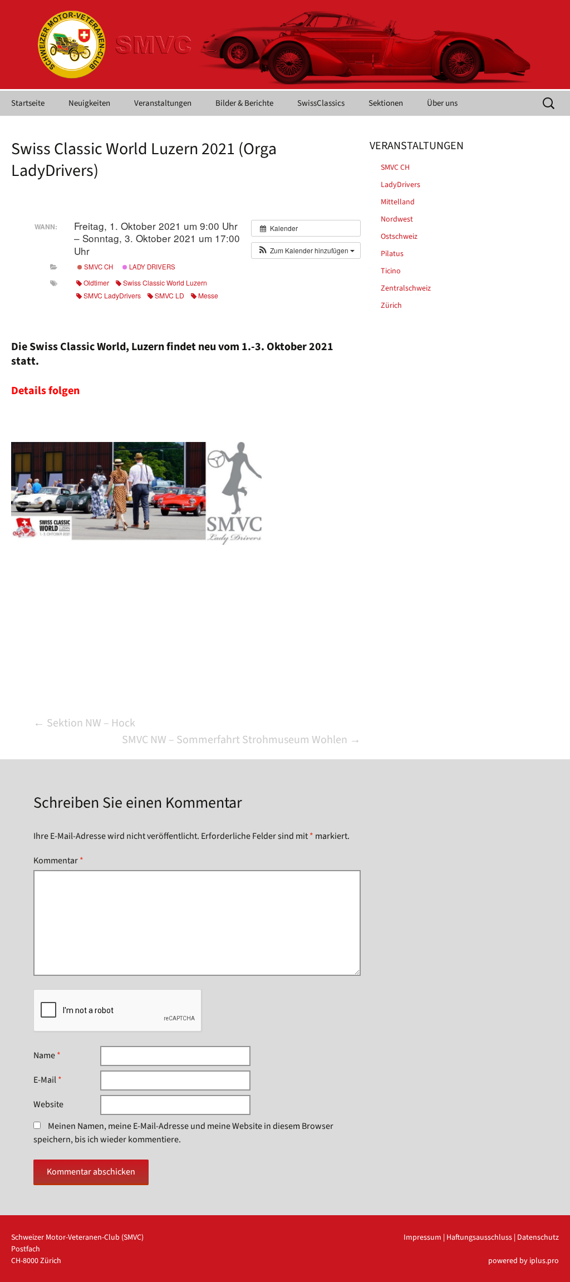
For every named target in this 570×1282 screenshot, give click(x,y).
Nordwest (397, 219)
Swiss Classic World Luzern (165, 282)
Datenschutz (538, 1237)
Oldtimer (96, 282)
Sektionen (385, 103)
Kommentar (58, 860)
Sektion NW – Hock (84, 723)
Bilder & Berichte (244, 103)
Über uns (442, 103)
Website (48, 1104)
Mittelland (398, 202)
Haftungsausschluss (479, 1237)
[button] (306, 250)
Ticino (391, 271)
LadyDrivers (400, 184)
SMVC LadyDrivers (112, 295)
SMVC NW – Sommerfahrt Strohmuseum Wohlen (241, 740)
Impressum (422, 1237)
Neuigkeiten (89, 103)
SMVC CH (97, 266)
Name (47, 1055)
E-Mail (47, 1080)
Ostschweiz (399, 236)
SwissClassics (321, 103)
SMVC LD (169, 295)
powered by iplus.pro (523, 1260)
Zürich (391, 305)
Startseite (28, 103)
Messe (208, 295)
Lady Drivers (151, 266)
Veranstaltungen (162, 103)
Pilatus (392, 253)
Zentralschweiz (406, 288)
